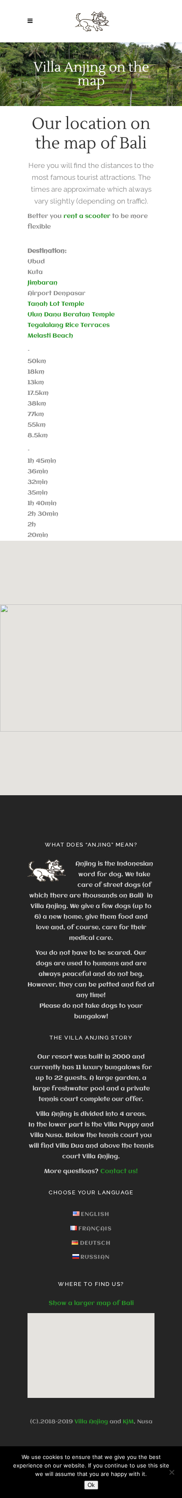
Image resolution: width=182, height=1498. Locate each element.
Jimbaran (43, 282)
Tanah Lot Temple (56, 304)
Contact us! (119, 1171)
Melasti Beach (50, 336)
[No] (171, 1472)
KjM (128, 1422)
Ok (91, 1485)
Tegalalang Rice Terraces (69, 325)
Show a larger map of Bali (91, 1303)
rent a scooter (86, 216)
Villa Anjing (91, 1422)
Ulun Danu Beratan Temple (71, 314)
